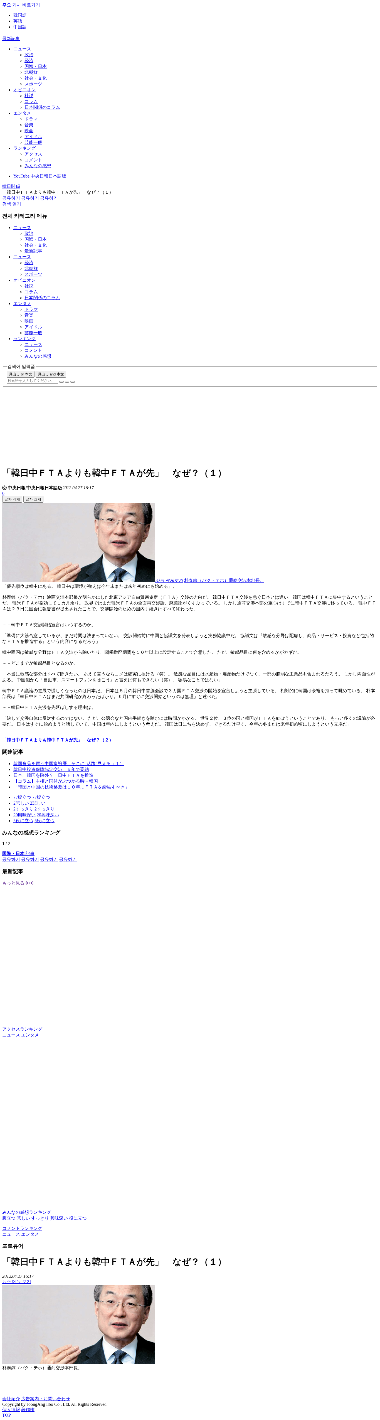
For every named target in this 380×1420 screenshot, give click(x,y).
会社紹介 (11, 1398)
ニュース (22, 48)
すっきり (40, 1218)
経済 (28, 60)
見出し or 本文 (20, 374)
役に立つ (78, 1218)
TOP (6, 1415)
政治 (28, 54)
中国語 (20, 26)
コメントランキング (22, 1228)
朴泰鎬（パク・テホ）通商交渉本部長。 (224, 580)
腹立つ (9, 1218)
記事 (18, 853)
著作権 (27, 1409)
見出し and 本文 (51, 374)
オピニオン (24, 89)
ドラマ (31, 119)
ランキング (24, 148)
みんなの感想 (37, 165)
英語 (17, 21)
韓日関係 (11, 186)
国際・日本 (35, 66)
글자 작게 (12, 499)
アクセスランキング (22, 1029)
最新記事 (11, 38)
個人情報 (11, 1409)
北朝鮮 (31, 72)
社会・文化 (35, 78)
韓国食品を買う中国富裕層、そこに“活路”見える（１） (68, 763)
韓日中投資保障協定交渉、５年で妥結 (51, 769)
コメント (33, 160)
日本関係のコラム (42, 107)
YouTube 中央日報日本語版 (39, 176)
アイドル (33, 136)
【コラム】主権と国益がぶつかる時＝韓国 (55, 781)
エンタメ (22, 113)
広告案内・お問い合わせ (45, 1398)
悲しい (23, 1218)
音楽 (28, 124)
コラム (31, 101)
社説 (28, 95)
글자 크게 (33, 499)
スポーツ (33, 84)
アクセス (33, 154)
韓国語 (20, 15)
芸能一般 (33, 142)
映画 (28, 130)
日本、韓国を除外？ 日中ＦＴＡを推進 (53, 775)
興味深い (59, 1218)
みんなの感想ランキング (26, 1212)
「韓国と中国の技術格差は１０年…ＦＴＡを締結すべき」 (71, 787)
